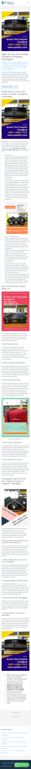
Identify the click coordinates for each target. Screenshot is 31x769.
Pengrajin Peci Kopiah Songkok (12, 65)
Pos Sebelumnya (15, 712)
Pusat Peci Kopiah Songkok (9, 68)
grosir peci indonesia (21, 583)
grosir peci (15, 530)
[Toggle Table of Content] (15, 87)
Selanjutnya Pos (15, 716)
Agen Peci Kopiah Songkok (9, 62)
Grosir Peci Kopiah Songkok (14, 63)
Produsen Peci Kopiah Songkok (19, 66)
